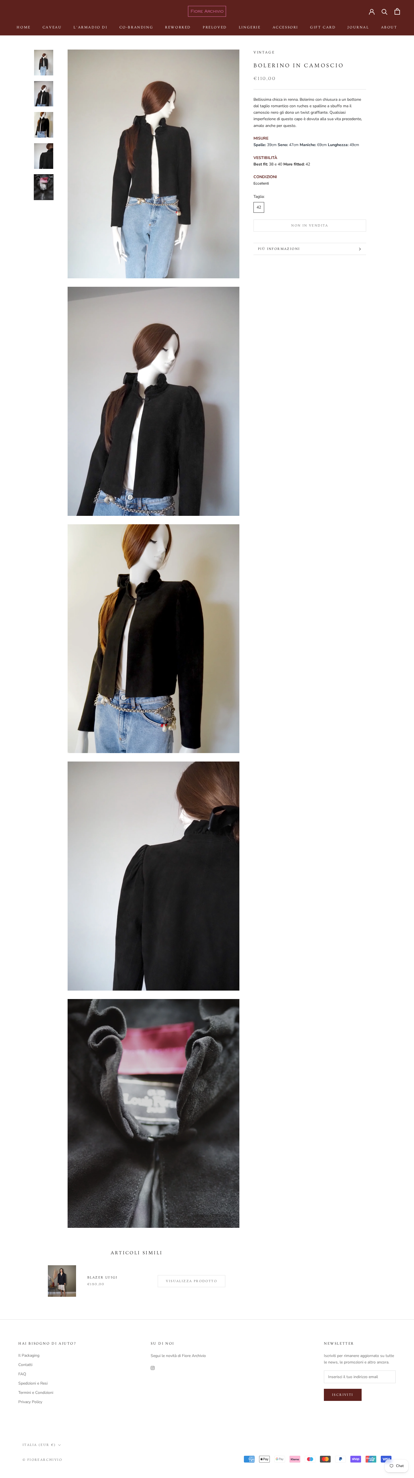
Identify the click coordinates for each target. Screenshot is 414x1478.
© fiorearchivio (42, 1460)
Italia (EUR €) (39, 1445)
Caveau (52, 27)
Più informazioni (279, 249)
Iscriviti (342, 1395)
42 (259, 207)
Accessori (285, 27)
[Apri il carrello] (397, 11)
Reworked (178, 27)
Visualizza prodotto (191, 1281)
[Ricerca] (385, 11)
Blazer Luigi (102, 1277)
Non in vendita (309, 225)
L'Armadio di (90, 27)
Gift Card (323, 27)
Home (23, 27)
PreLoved (215, 27)
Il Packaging (28, 1355)
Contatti (25, 1364)
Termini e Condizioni (35, 1392)
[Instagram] (153, 1368)
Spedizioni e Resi (33, 1383)
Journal (358, 27)
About (389, 27)
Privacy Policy (30, 1402)
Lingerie (250, 27)
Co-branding (136, 27)
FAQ (22, 1374)
